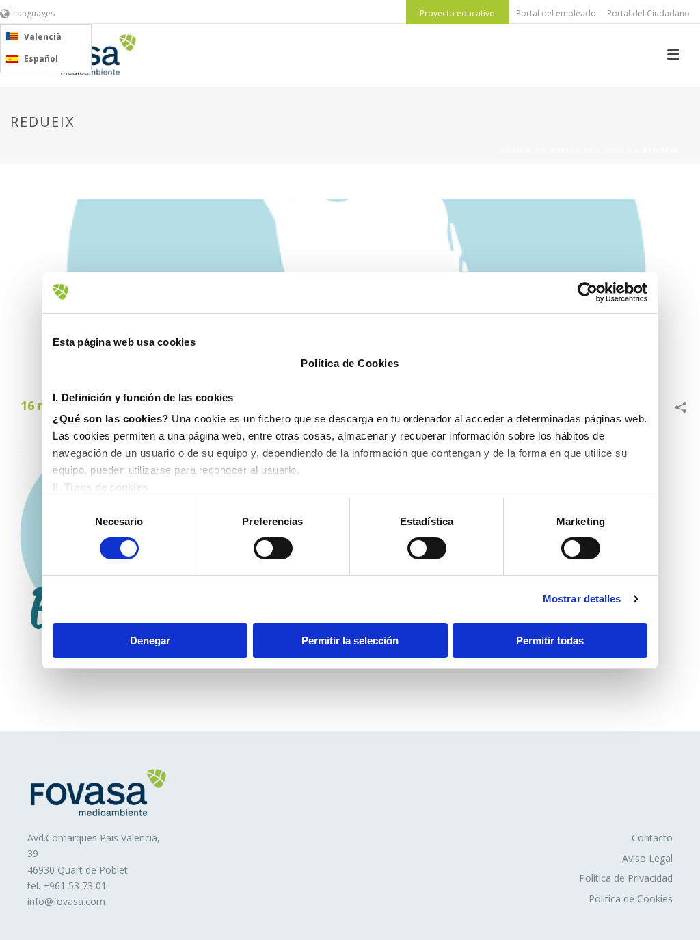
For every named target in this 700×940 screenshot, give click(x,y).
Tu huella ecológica (583, 150)
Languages (34, 13)
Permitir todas (550, 640)
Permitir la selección (350, 640)
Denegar (150, 640)
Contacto (652, 837)
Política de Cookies (631, 898)
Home (512, 150)
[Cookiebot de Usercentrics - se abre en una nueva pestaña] (587, 291)
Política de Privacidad (626, 878)
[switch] (273, 548)
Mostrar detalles (582, 599)
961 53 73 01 (78, 885)
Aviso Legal (647, 858)
